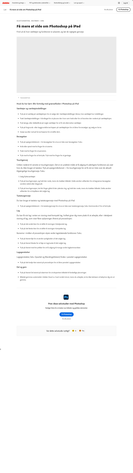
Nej (83, 331)
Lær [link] (5, 9)
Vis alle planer (108, 10)
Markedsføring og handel (61, 3)
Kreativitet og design (18, 3)
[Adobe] (6, 3)
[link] (5, 9)
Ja (75, 331)
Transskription (25, 98)
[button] (119, 3)
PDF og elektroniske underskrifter (39, 3)
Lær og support (78, 3)
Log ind (125, 3)
